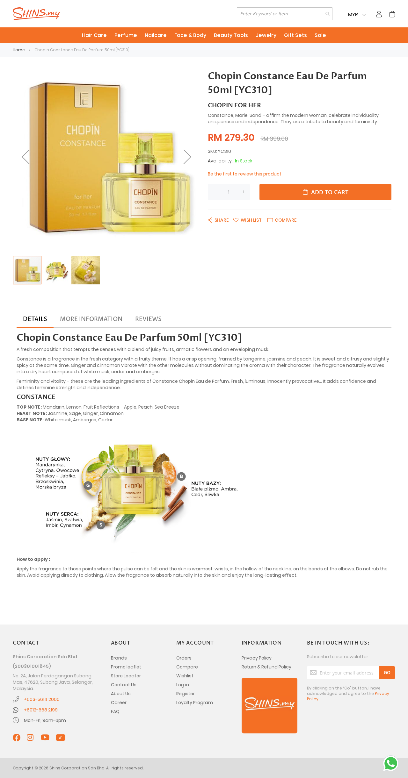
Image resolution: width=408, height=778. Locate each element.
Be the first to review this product (244, 174)
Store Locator (126, 676)
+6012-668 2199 (41, 710)
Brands (119, 658)
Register (185, 693)
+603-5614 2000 (42, 699)
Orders (184, 658)
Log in (182, 685)
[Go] (387, 672)
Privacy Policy (257, 658)
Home (19, 50)
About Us (121, 693)
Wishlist (184, 676)
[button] (25, 156)
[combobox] (284, 13)
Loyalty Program (194, 702)
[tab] (35, 319)
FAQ (115, 711)
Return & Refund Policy (266, 667)
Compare (187, 667)
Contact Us (123, 685)
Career (119, 702)
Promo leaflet (126, 667)
